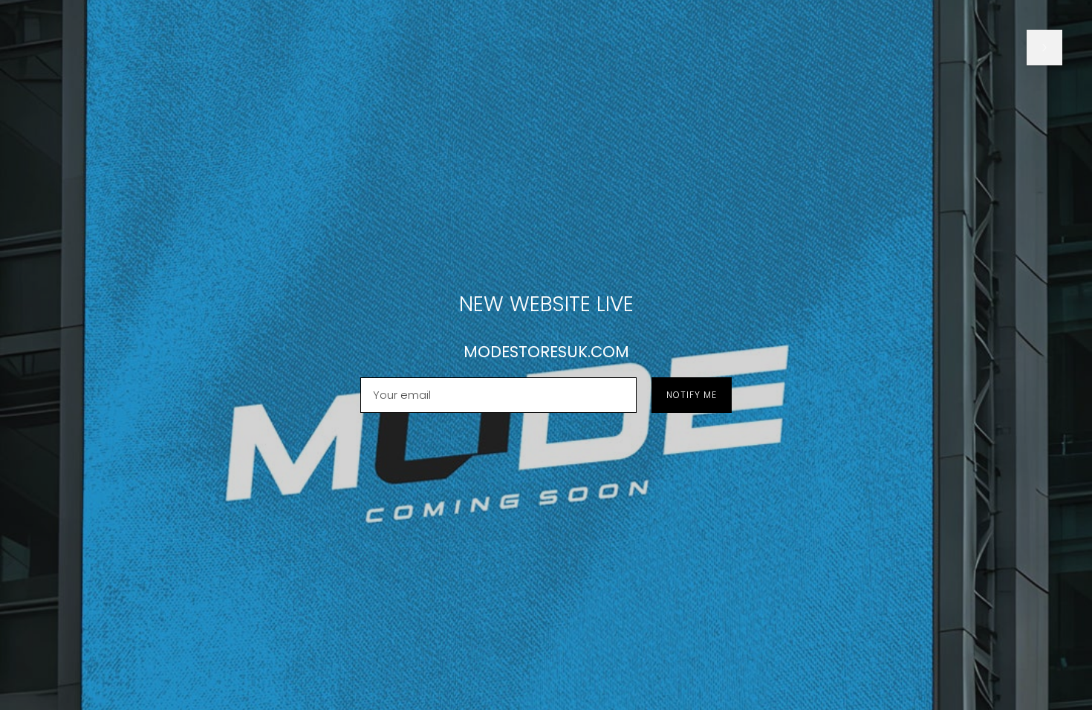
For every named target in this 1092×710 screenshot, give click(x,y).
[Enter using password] (1044, 47)
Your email (401, 378)
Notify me (691, 394)
